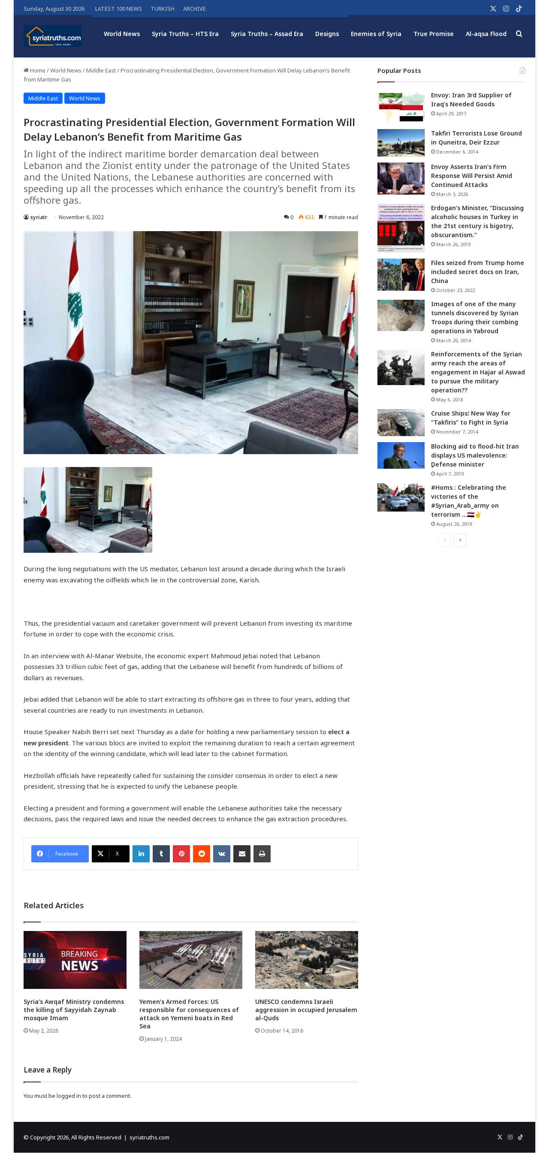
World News (122, 34)
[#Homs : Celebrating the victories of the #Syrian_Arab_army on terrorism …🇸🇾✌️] (401, 497)
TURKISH (163, 8)
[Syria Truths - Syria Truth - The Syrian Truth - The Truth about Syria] (53, 36)
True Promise (433, 34)
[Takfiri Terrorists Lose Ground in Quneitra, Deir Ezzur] (401, 143)
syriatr (38, 217)
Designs (327, 34)
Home (37, 70)
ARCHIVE (194, 8)
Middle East (101, 70)
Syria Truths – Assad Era (267, 34)
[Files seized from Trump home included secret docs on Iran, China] (401, 275)
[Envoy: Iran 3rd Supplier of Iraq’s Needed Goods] (401, 107)
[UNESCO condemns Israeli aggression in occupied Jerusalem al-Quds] (306, 960)
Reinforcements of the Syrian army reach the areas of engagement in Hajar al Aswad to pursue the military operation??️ (478, 372)
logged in (69, 1096)
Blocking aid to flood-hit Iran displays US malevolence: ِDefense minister (475, 455)
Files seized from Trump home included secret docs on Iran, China (477, 272)
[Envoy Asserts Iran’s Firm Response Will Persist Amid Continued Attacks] (401, 179)
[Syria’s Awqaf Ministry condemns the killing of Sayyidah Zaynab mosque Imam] (75, 960)
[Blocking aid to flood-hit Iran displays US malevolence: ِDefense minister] (401, 455)
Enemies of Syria (376, 34)
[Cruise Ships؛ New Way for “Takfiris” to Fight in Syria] (401, 423)
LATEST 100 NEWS (118, 8)
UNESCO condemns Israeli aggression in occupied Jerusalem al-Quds (306, 1009)
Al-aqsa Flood (486, 34)
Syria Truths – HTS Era (185, 34)
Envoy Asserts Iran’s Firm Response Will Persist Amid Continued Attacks (471, 176)
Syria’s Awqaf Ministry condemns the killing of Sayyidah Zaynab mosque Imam (74, 1009)
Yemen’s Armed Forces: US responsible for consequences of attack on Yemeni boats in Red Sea (189, 1013)
